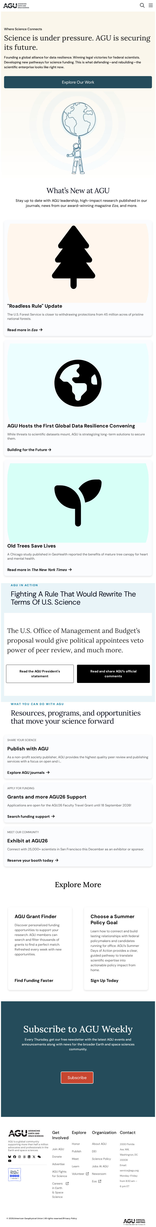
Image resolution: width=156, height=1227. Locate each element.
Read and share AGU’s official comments (113, 673)
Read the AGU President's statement (40, 673)
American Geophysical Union (28, 1218)
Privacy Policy (70, 1218)
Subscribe (77, 1077)
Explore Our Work (78, 82)
